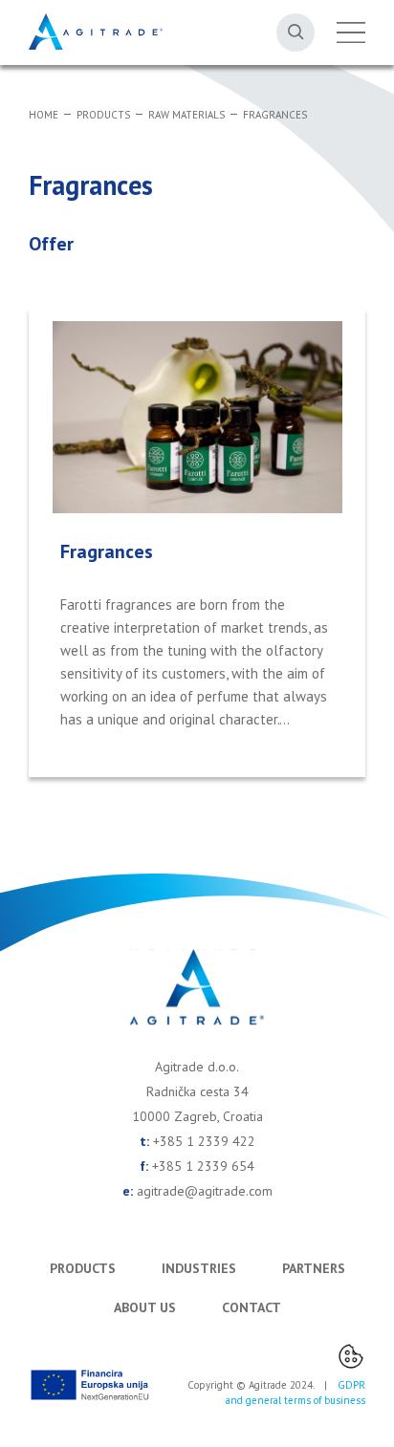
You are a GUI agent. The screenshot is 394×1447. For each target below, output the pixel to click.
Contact (251, 1307)
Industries (199, 1268)
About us (145, 1307)
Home (43, 114)
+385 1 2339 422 (204, 1141)
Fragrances (275, 114)
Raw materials (186, 114)
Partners (313, 1268)
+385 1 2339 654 (203, 1166)
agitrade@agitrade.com (205, 1190)
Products (103, 114)
